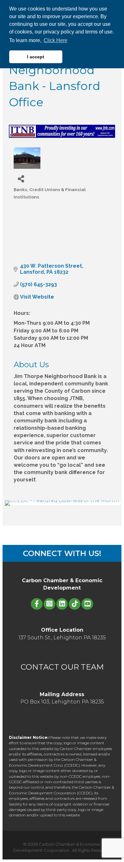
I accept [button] (35, 56)
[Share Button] (21, 178)
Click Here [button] (55, 40)
